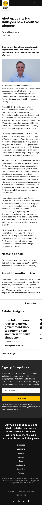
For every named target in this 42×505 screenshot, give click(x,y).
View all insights (9, 353)
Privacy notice (21, 495)
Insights (21, 453)
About (21, 457)
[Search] (34, 3)
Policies (21, 473)
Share (9, 35)
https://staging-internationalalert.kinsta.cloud (21, 293)
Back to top (30, 303)
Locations (21, 449)
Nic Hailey (22, 91)
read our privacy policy (10, 409)
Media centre (21, 465)
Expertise (21, 445)
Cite (3, 35)
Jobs (21, 461)
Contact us (21, 469)
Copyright (11, 492)
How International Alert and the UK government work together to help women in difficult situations (17, 328)
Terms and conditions (26, 492)
